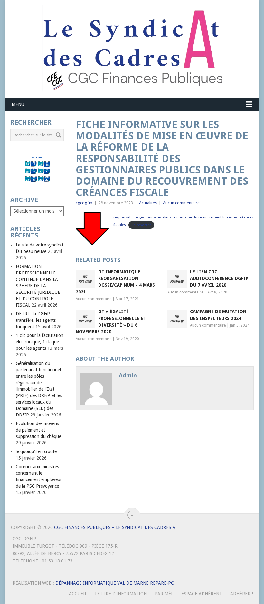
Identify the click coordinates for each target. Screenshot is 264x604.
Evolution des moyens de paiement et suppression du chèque (38, 430)
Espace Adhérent (201, 593)
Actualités (148, 202)
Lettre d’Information (121, 593)
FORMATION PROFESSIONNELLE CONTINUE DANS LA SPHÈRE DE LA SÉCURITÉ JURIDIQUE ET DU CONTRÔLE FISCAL (38, 286)
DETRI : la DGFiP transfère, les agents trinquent (36, 320)
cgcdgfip (84, 202)
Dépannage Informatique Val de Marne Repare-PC (114, 583)
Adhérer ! (241, 593)
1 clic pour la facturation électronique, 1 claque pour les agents (39, 342)
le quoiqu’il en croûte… (38, 451)
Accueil (78, 593)
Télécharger (141, 225)
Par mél (164, 593)
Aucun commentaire (181, 202)
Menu (18, 104)
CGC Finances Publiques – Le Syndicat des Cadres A (114, 527)
